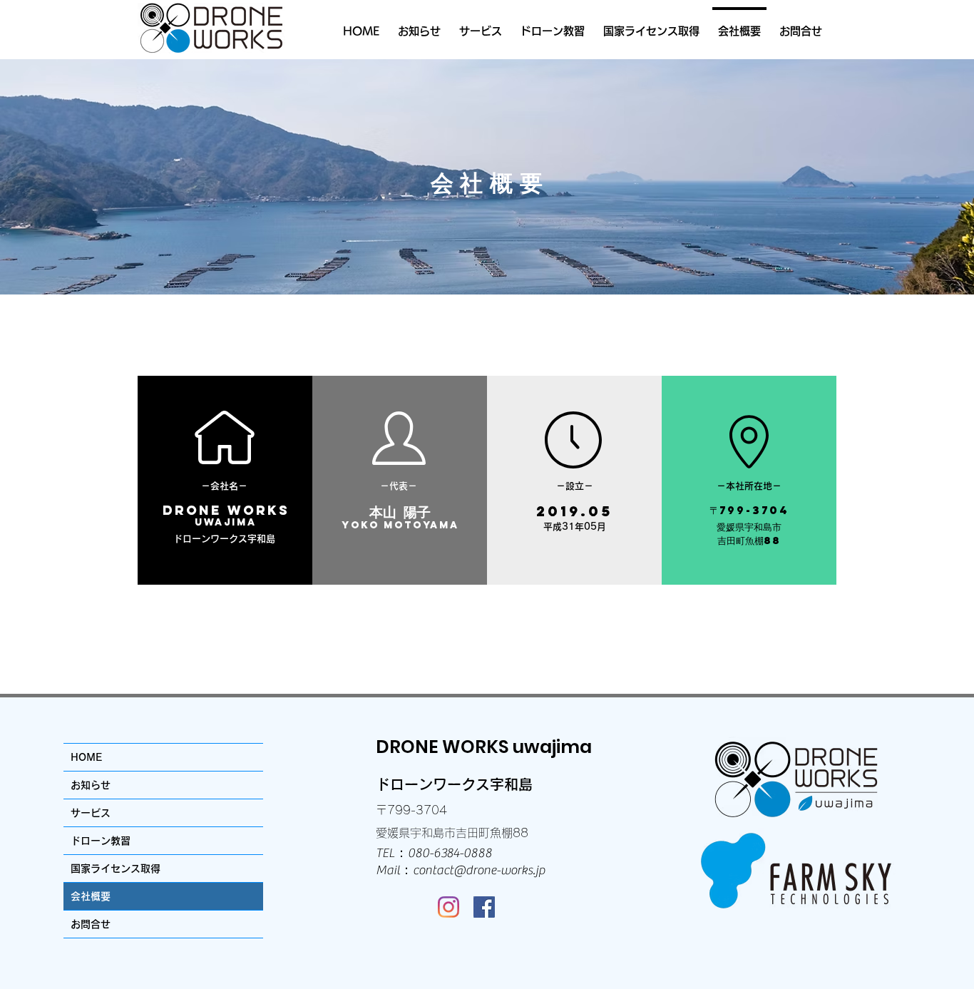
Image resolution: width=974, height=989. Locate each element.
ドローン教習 (100, 841)
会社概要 (91, 896)
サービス (91, 813)
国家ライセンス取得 (115, 868)
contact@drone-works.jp (479, 870)
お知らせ (91, 785)
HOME (86, 757)
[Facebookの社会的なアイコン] (484, 907)
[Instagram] (448, 907)
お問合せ (91, 924)
